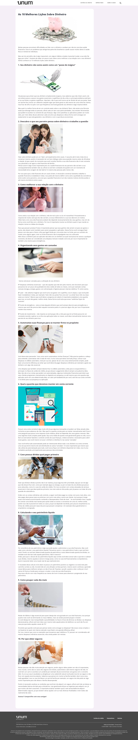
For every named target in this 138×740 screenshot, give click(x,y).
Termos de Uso (118, 724)
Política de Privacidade (109, 724)
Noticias (119, 718)
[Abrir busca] (120, 3)
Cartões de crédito (99, 718)
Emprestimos (110, 718)
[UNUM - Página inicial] (25, 3)
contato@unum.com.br (31, 726)
